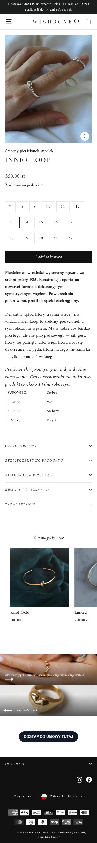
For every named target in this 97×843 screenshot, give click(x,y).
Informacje (16, 764)
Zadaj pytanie (20, 504)
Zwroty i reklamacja (27, 489)
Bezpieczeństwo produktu (34, 460)
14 (26, 222)
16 (55, 222)
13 (11, 222)
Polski (19, 796)
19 (26, 238)
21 (55, 238)
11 (63, 206)
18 (11, 238)
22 (70, 238)
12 (77, 206)
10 (48, 206)
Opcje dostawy (21, 446)
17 (70, 222)
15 (41, 222)
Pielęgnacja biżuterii (29, 475)
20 (41, 238)
